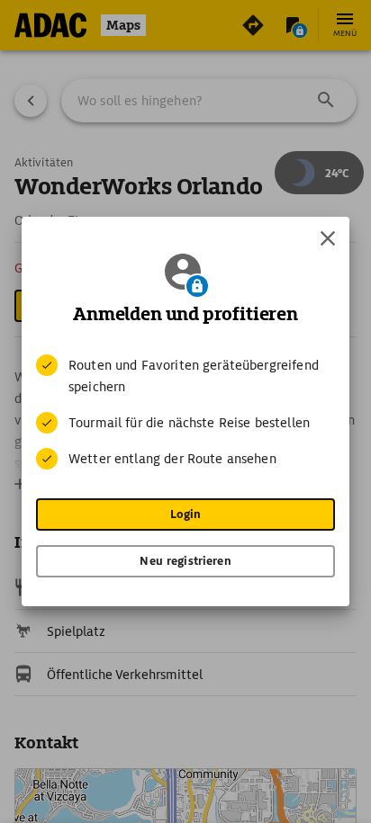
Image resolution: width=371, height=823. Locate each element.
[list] (185, 412)
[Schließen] (327, 238)
